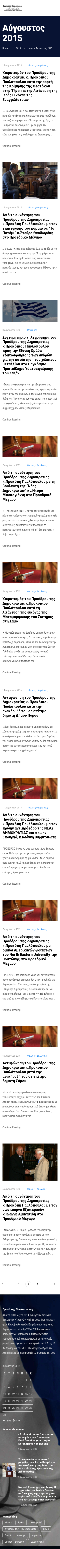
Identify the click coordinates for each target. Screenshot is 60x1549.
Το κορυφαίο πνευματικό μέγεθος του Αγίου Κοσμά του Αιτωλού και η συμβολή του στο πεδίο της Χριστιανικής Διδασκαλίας (37, 1465)
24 (4, 1408)
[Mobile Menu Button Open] (56, 8)
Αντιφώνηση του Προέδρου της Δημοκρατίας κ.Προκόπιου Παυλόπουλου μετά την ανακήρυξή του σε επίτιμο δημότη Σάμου (28, 1072)
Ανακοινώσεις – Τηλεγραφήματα (20, 1529)
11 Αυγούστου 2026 (28, 1505)
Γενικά (8, 1535)
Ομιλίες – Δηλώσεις (38, 65)
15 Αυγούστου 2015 (12, 65)
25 (9, 1408)
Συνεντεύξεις (37, 1541)
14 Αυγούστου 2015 (12, 690)
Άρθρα (21, 1522)
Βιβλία (46, 1529)
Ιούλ (8, 1420)
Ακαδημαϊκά (36, 1522)
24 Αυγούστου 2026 (28, 1449)
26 (13, 1408)
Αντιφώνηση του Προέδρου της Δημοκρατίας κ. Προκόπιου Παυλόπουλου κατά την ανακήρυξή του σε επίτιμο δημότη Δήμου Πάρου (28, 706)
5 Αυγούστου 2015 (11, 591)
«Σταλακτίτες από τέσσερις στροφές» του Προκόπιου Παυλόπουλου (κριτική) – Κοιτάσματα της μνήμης (36, 1439)
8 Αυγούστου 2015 (11, 330)
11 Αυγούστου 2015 (12, 807)
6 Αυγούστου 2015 (11, 1055)
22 (26, 1401)
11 (9, 1394)
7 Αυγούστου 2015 (11, 465)
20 (17, 1401)
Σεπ (15, 1420)
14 (22, 1394)
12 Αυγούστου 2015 (12, 207)
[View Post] (30, 180)
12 (13, 1394)
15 (26, 1394)
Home (5, 48)
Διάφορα (21, 1535)
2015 (18, 48)
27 (17, 1408)
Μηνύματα (32, 330)
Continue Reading (11, 146)
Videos (8, 1522)
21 (22, 1401)
